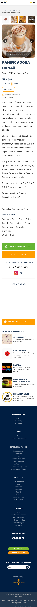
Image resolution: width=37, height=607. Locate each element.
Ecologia (18, 423)
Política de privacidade (27, 600)
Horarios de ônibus (18, 469)
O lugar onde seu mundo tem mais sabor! (24, 385)
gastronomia (13, 10)
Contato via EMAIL (19, 254)
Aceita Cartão (19, 84)
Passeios (18, 487)
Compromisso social (18, 438)
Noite (18, 494)
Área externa (8, 97)
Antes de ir (18, 464)
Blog (18, 436)
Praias (18, 418)
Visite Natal (18, 500)
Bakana (17, 365)
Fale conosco (18, 549)
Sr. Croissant (19, 337)
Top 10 (18, 492)
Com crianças (18, 522)
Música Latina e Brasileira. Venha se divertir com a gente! (22, 369)
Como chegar (18, 461)
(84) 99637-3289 (20, 267)
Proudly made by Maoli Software (22, 606)
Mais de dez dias (18, 520)
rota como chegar (17, 322)
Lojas (18, 484)
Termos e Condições (9, 600)
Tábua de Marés (18, 459)
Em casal (18, 525)
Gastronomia (18, 482)
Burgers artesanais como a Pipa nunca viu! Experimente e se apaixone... (23, 398)
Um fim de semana (18, 515)
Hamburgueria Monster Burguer (21, 380)
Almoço (7, 84)
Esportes (18, 489)
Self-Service (8, 89)
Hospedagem (18, 451)
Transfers (18, 453)
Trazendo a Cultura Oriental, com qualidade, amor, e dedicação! (23, 355)
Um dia (18, 512)
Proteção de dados (19, 603)
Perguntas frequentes (18, 466)
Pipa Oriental (19, 350)
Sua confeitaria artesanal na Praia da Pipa (23, 340)
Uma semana (18, 517)
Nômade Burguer (21, 394)
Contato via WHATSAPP (20, 246)
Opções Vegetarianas (13, 95)
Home (4, 10)
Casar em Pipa (18, 497)
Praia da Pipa (19, 421)
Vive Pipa (14, 595)
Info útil (18, 456)
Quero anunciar (18, 553)
